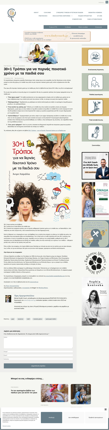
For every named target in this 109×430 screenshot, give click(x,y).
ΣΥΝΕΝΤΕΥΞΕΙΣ (77, 19)
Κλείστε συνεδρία (83, 27)
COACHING (47, 12)
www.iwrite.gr (34, 282)
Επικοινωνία (98, 27)
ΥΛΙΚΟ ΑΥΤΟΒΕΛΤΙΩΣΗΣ (94, 19)
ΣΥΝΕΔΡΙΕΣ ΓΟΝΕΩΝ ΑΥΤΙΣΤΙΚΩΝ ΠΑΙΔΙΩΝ (69, 12)
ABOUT (36, 12)
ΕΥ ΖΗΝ (99, 16)
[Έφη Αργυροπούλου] (9, 299)
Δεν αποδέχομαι (74, 417)
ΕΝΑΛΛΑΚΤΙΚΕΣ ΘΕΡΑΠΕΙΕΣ (61, 16)
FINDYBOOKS (43, 16)
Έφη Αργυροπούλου (24, 296)
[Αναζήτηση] (107, 2)
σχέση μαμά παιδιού (51, 319)
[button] (105, 409)
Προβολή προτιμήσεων (96, 417)
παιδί (28, 319)
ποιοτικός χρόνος (37, 319)
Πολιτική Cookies (7, 426)
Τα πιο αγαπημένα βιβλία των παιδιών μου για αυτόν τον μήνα (24, 392)
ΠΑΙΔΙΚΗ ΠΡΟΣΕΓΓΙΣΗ (85, 16)
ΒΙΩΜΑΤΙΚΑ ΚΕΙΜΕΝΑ (95, 12)
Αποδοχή (51, 417)
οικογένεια (20, 319)
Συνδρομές (68, 27)
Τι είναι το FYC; (53, 27)
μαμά (12, 319)
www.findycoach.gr (29, 300)
